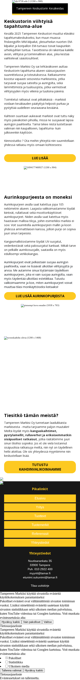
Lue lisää (40, 158)
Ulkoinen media (19, 666)
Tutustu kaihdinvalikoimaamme (40, 467)
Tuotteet (40, 516)
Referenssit (40, 534)
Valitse (48, 622)
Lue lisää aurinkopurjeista (40, 296)
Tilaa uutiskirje (40, 585)
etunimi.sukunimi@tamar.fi (40, 577)
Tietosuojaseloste (11, 626)
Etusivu (40, 498)
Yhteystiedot (40, 542)
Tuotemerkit (40, 525)
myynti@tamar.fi (40, 573)
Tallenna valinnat (12, 670)
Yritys (40, 507)
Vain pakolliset (31, 622)
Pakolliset (15, 658)
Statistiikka (16, 662)
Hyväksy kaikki (11, 622)
